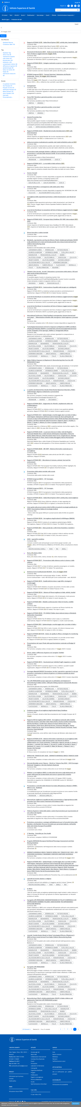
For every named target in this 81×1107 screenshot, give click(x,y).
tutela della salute (67, 252)
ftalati (5, 71)
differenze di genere (10, 66)
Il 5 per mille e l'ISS (36, 1094)
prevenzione (32, 159)
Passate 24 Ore (8, 87)
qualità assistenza (49, 182)
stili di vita (7, 54)
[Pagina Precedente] (60, 1029)
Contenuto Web (9, 44)
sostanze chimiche (64, 260)
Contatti (11, 1079)
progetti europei (33, 260)
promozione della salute (48, 254)
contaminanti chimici (10, 64)
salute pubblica (49, 257)
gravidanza (32, 283)
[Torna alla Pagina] (1, 27)
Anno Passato (8, 93)
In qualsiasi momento (9, 84)
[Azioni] (2, 2)
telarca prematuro (42, 267)
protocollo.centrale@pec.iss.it (20, 1066)
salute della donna (34, 257)
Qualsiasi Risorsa (8, 42)
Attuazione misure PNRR (16, 1091)
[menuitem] (5, 15)
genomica (40, 103)
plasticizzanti (60, 265)
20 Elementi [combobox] (26, 1029)
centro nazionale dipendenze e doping (47, 126)
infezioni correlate (45, 795)
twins (51, 549)
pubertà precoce (47, 265)
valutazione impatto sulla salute (49, 192)
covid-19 (57, 159)
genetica (31, 103)
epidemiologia (8, 68)
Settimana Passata (9, 89)
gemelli (64, 549)
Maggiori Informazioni (23, 1105)
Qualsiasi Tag (7, 53)
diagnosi (42, 399)
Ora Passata (7, 86)
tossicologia (62, 257)
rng (57, 549)
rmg (65, 884)
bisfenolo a (7, 62)
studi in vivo (71, 351)
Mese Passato (8, 91)
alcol (30, 126)
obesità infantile (33, 265)
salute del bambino (48, 260)
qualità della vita (34, 182)
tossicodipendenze (45, 159)
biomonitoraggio (58, 351)
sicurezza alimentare (35, 252)
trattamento (52, 399)
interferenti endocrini (60, 262)
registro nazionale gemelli (37, 549)
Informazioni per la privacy (16, 1076)
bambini (62, 254)
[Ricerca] (78, 10)
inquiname (55, 267)
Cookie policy (12, 1081)
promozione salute (53, 283)
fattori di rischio (9, 70)
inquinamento (44, 343)
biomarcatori (8, 60)
